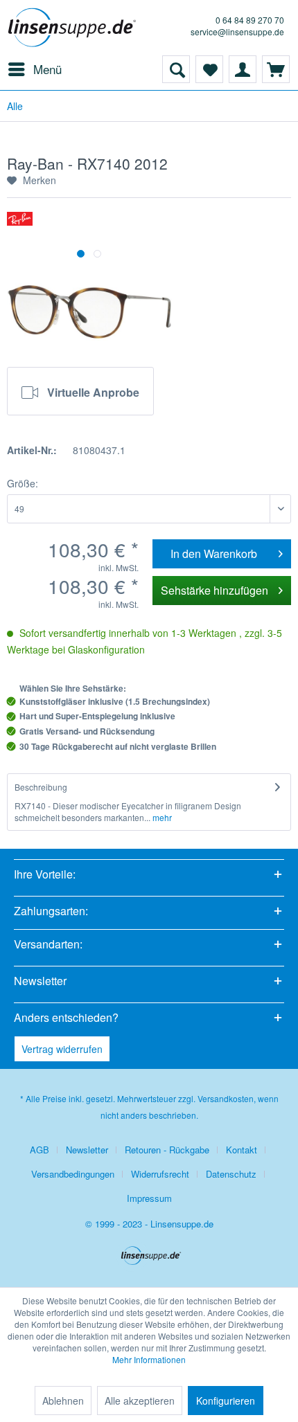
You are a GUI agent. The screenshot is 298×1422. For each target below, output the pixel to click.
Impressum (149, 1198)
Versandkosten (226, 1098)
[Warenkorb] (276, 69)
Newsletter (87, 1149)
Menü (47, 69)
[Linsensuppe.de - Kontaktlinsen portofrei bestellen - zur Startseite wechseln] (74, 27)
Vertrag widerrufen (62, 1049)
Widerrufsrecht (160, 1173)
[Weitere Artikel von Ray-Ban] (20, 224)
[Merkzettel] (209, 69)
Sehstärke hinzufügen (214, 590)
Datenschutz (231, 1173)
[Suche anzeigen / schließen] (176, 69)
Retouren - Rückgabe (167, 1149)
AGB (39, 1149)
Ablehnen (63, 1400)
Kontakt (241, 1149)
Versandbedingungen (72, 1173)
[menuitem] (34, 69)
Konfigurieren (225, 1400)
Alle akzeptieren (140, 1400)
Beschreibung (41, 787)
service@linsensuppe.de (237, 31)
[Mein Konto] (242, 69)
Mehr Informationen (149, 1359)
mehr (161, 817)
